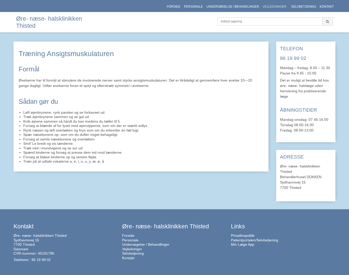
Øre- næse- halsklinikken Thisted (49, 22)
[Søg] (327, 21)
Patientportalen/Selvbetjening (254, 240)
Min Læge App (242, 244)
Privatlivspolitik (242, 235)
